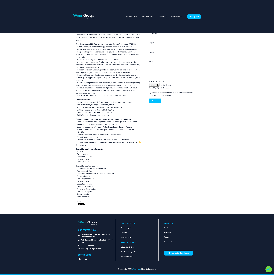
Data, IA (124, 232)
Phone (152, 52)
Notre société (131, 16)
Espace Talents (176, 16)
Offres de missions (127, 247)
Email (151, 43)
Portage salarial (127, 256)
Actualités (167, 232)
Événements (168, 242)
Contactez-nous (87, 230)
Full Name (153, 33)
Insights (162, 16)
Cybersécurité (126, 237)
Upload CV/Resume (157, 81)
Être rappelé (194, 17)
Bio (151, 62)
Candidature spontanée (129, 252)
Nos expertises (147, 16)
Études (166, 237)
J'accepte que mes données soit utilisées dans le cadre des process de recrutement (171, 93)
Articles (166, 228)
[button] (147, 16)
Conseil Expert (126, 228)
